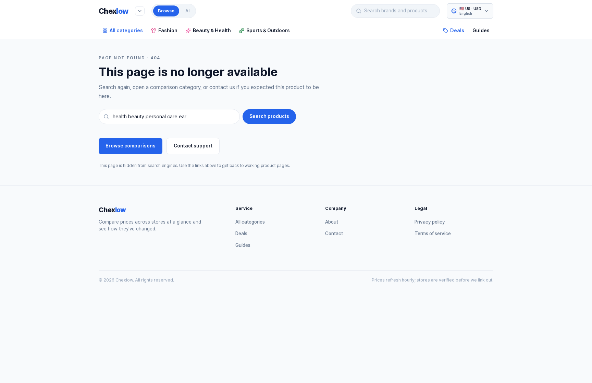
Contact (334, 233)
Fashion (167, 30)
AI (187, 10)
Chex (113, 11)
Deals (457, 30)
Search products (269, 116)
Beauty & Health (212, 30)
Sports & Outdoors (268, 30)
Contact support (193, 145)
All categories (126, 30)
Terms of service (433, 233)
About (331, 222)
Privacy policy (430, 222)
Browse (166, 10)
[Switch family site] (140, 11)
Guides (481, 30)
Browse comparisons (131, 145)
